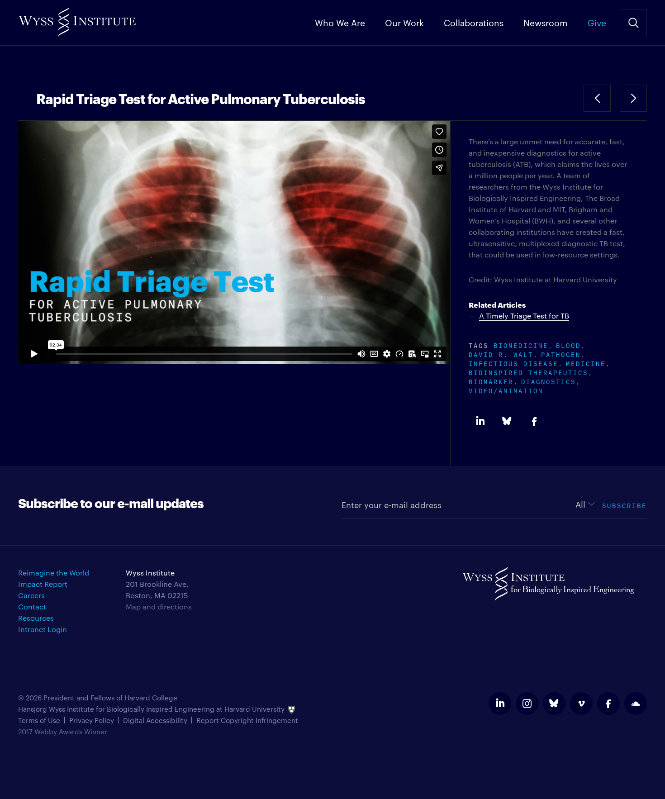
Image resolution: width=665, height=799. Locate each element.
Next (633, 98)
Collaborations (474, 22)
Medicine (586, 362)
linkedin (500, 703)
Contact (32, 606)
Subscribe (624, 504)
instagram (527, 703)
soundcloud (635, 703)
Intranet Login (42, 629)
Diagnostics (548, 380)
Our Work (404, 22)
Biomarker (491, 380)
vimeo (581, 703)
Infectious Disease (513, 362)
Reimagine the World (53, 572)
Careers (31, 595)
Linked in (480, 421)
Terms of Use (39, 720)
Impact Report (42, 584)
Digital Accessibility (155, 720)
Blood (568, 344)
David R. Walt (501, 353)
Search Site (633, 22)
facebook (608, 703)
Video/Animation (506, 390)
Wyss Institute (77, 18)
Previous (597, 98)
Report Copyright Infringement (247, 720)
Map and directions (159, 606)
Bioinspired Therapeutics (528, 371)
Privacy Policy (91, 720)
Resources (36, 618)
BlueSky (507, 421)
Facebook (534, 421)
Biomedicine (521, 344)
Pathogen (561, 353)
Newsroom (545, 22)
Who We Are (340, 22)
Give (597, 22)
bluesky (554, 703)
